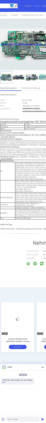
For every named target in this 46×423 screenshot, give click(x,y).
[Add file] (3, 419)
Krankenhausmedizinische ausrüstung (29, 229)
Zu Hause (28, 6)
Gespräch (18, 347)
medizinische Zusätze (8, 229)
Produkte (36, 6)
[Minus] (42, 367)
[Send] (43, 419)
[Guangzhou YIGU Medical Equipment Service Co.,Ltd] (30, 264)
